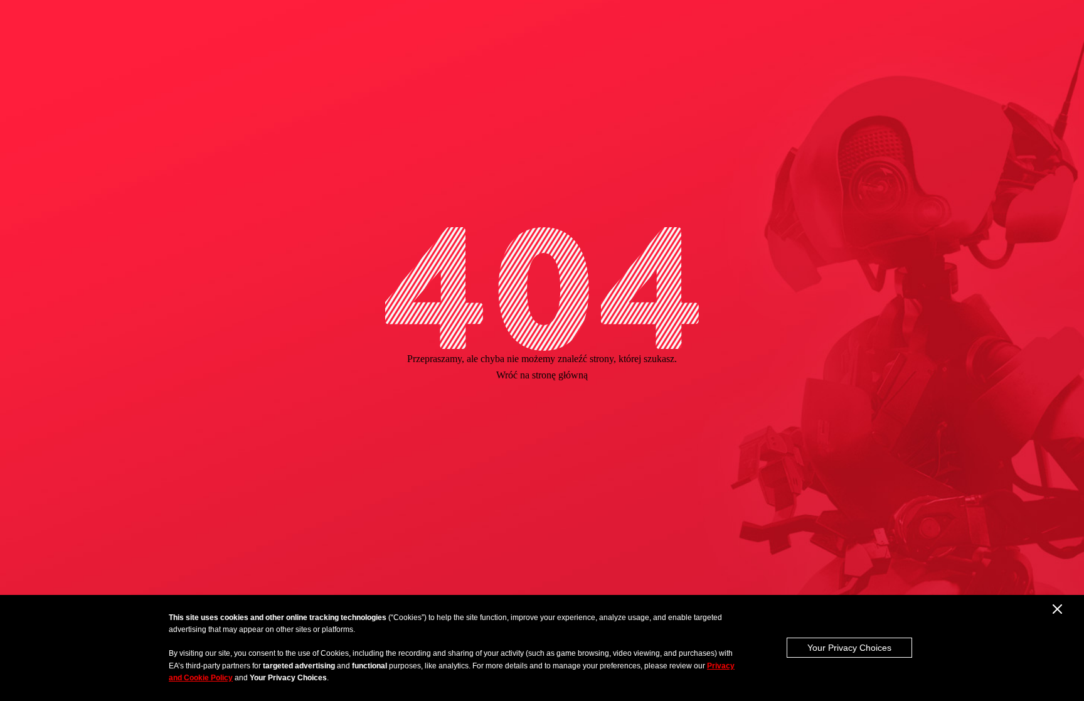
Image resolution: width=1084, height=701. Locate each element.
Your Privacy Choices (849, 648)
